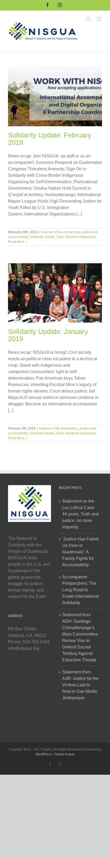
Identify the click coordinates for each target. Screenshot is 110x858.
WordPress (44, 754)
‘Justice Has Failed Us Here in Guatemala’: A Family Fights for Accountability (80, 552)
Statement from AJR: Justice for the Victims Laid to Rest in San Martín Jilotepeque (80, 685)
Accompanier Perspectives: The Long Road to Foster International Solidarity (80, 590)
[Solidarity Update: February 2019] (55, 96)
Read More (16, 242)
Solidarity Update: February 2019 (49, 138)
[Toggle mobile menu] (99, 19)
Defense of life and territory (60, 232)
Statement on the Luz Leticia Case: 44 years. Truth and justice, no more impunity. (80, 514)
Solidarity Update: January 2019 (48, 335)
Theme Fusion (64, 754)
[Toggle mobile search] (88, 19)
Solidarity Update (41, 237)
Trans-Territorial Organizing (76, 237)
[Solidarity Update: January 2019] (55, 293)
